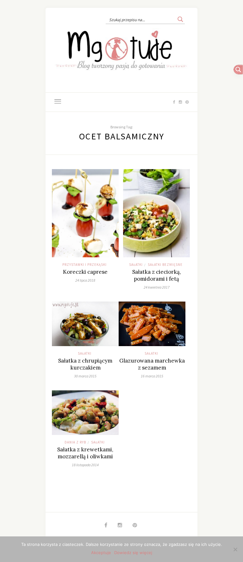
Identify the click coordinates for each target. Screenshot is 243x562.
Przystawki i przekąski (84, 264)
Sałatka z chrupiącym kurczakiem (85, 364)
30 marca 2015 (85, 376)
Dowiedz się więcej (133, 552)
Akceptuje (101, 552)
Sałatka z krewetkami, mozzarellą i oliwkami (85, 453)
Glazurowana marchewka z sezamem (152, 364)
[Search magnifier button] (180, 19)
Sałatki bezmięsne (165, 264)
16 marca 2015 (152, 376)
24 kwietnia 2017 (157, 287)
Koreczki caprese (85, 271)
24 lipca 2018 (85, 280)
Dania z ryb (75, 442)
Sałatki (136, 264)
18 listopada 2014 (85, 464)
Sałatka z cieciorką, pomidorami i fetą (156, 275)
